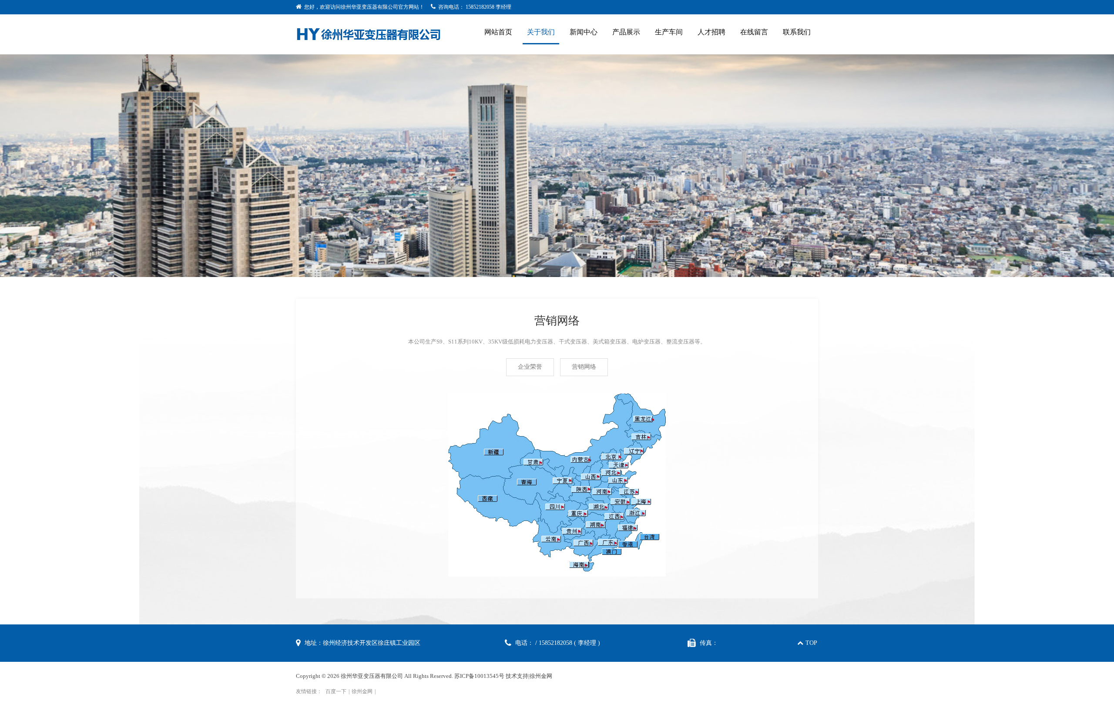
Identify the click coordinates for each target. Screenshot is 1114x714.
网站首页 (498, 32)
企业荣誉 (530, 367)
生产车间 (669, 32)
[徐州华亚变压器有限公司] (369, 33)
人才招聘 (711, 32)
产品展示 (626, 32)
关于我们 (541, 32)
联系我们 (797, 32)
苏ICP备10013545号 (479, 676)
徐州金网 (541, 676)
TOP (811, 643)
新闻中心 (583, 32)
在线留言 (754, 32)
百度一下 (335, 691)
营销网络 (584, 367)
